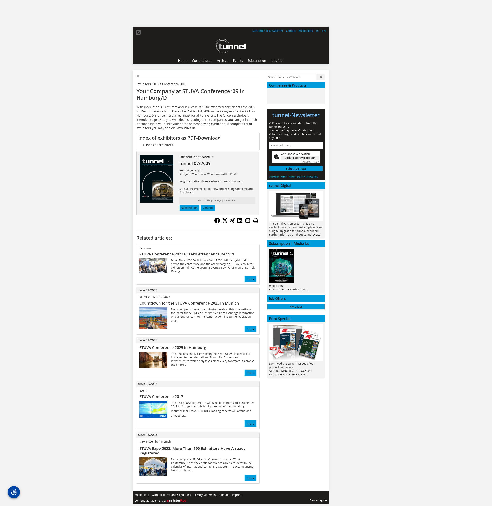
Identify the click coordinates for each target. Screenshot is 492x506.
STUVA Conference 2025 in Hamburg (172, 347)
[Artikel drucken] (255, 220)
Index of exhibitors (159, 145)
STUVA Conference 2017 (161, 396)
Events (238, 60)
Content (208, 208)
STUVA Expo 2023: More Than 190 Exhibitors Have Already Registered (192, 451)
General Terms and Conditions (171, 495)
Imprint (237, 495)
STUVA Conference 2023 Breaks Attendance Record (186, 254)
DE (317, 30)
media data (305, 30)
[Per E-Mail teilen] (248, 220)
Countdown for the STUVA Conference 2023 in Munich (189, 303)
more (250, 279)
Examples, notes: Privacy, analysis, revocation (293, 176)
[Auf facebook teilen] (217, 222)
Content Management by (151, 500)
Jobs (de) (277, 60)
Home (182, 60)
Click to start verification (300, 158)
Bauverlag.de (318, 500)
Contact (291, 30)
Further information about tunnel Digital (295, 234)
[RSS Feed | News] (138, 32)
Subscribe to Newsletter (267, 30)
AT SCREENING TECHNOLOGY (288, 371)
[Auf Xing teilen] (232, 222)
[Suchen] (321, 77)
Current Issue (202, 60)
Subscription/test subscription (288, 289)
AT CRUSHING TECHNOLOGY (287, 374)
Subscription (257, 60)
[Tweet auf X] (225, 222)
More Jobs (296, 306)
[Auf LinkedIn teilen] (240, 222)
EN (324, 30)
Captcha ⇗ (310, 162)
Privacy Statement (205, 495)
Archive (222, 60)
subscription (189, 208)
